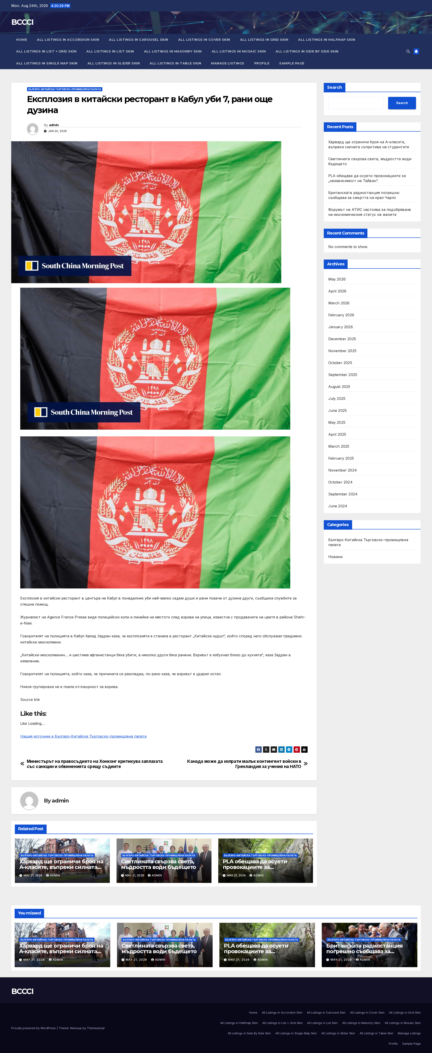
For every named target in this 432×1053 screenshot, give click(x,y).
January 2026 (340, 327)
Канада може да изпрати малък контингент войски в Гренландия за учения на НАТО (244, 764)
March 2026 (339, 303)
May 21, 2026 (34, 959)
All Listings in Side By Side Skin (307, 51)
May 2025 (337, 422)
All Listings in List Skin (110, 51)
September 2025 (342, 374)
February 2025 (341, 458)
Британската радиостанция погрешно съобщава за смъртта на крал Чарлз (364, 951)
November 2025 (342, 351)
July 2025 (337, 398)
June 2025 (337, 410)
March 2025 (338, 446)
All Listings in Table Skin (175, 63)
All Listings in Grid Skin (264, 40)
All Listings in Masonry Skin (173, 51)
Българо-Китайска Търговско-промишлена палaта (64, 89)
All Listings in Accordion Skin (68, 40)
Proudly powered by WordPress (34, 1028)
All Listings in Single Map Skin (47, 63)
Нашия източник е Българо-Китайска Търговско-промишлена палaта (83, 736)
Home (21, 40)
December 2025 (342, 339)
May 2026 (337, 279)
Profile (262, 63)
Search (334, 87)
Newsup (76, 1028)
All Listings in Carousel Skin (138, 40)
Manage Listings (227, 63)
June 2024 (337, 506)
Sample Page (291, 63)
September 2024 (343, 494)
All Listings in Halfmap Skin (326, 40)
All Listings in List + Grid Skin (46, 51)
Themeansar (96, 1028)
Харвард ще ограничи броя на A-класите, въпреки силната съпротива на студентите (61, 867)
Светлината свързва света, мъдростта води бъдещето (158, 864)
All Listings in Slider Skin (114, 63)
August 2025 (339, 386)
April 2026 (337, 291)
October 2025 (340, 362)
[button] (408, 51)
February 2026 (341, 315)
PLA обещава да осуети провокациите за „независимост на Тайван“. (260, 867)
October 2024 (340, 482)
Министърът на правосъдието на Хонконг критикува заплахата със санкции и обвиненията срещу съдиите (95, 764)
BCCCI (22, 22)
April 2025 (337, 434)
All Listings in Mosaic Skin (239, 51)
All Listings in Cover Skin (204, 40)
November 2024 (342, 470)
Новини (335, 556)
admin (54, 125)
